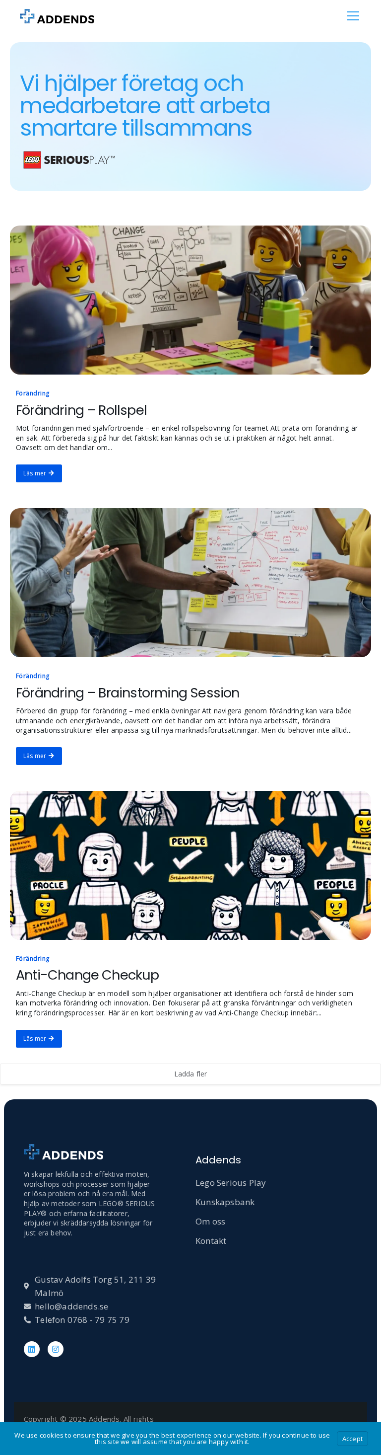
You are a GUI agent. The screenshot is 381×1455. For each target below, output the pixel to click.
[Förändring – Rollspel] (190, 300)
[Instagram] (56, 1349)
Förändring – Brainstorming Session (127, 693)
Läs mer (34, 473)
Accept (352, 1438)
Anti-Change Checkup (87, 975)
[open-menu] (353, 16)
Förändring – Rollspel (81, 410)
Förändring (33, 393)
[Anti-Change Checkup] (190, 865)
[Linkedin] (32, 1349)
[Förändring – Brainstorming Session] (190, 582)
